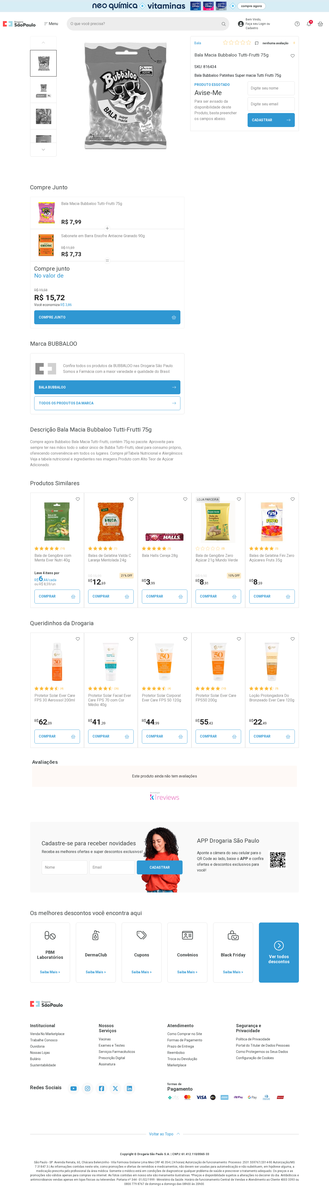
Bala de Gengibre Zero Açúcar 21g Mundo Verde (217, 557)
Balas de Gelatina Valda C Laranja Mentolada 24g (109, 557)
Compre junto (52, 317)
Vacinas (105, 1039)
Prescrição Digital (112, 1058)
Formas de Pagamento (184, 1040)
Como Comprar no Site (184, 1034)
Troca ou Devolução (182, 1059)
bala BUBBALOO (52, 387)
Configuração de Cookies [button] (255, 1058)
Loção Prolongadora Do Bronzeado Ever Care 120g (271, 697)
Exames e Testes (112, 1045)
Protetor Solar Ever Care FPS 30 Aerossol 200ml (54, 697)
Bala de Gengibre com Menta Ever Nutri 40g (52, 557)
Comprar (47, 596)
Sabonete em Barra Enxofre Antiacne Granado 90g (103, 236)
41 (96, 722)
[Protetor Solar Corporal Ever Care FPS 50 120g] (164, 662)
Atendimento (180, 1025)
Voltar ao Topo (161, 1134)
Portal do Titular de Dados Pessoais (263, 1045)
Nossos (107, 1028)
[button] (43, 63)
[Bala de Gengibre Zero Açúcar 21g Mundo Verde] (218, 522)
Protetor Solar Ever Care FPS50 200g (216, 697)
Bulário (35, 1059)
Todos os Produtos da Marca (66, 403)
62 (43, 722)
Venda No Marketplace (47, 1034)
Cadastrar (262, 120)
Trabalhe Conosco (44, 1040)
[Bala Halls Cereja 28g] (164, 522)
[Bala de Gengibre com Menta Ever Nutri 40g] (57, 522)
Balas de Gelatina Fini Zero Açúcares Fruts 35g (271, 557)
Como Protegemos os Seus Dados (262, 1052)
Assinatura (107, 1064)
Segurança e (248, 1028)
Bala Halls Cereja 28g (160, 555)
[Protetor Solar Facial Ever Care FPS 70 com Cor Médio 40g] (111, 662)
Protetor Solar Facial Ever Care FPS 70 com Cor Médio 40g (109, 700)
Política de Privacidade (253, 1039)
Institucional (42, 1025)
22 (258, 722)
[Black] (164, 6)
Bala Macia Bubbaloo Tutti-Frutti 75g (91, 203)
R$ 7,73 (71, 254)
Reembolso (176, 1053)
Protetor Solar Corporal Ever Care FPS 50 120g (161, 697)
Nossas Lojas (40, 1053)
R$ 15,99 (94, 576)
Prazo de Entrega (180, 1046)
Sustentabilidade (43, 1065)
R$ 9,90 (201, 576)
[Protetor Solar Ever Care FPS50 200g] (218, 662)
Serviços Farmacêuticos (117, 1052)
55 (204, 722)
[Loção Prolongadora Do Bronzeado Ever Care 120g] (272, 662)
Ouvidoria (37, 1046)
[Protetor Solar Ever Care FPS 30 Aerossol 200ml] (57, 662)
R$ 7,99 (71, 222)
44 (150, 722)
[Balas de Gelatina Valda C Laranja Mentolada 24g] (111, 522)
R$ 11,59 (67, 248)
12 (96, 582)
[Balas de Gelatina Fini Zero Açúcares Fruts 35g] (272, 522)
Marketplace (176, 1065)
